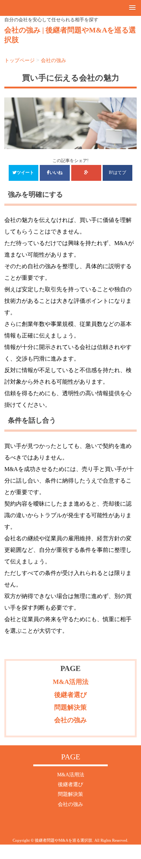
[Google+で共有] (86, 172)
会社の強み (70, 720)
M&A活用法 (71, 681)
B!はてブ (117, 172)
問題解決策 (70, 707)
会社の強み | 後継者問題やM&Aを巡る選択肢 (70, 35)
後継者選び (70, 694)
